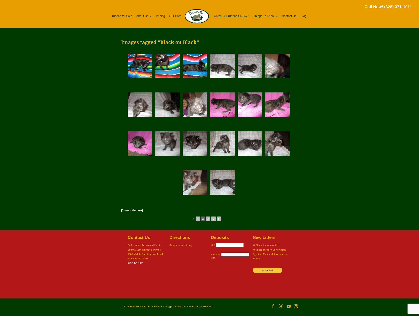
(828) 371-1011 (136, 262)
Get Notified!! (267, 270)
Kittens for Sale (122, 16)
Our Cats (175, 16)
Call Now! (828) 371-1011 (388, 6)
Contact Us (289, 16)
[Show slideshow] (132, 210)
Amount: (216, 254)
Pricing (160, 16)
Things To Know (263, 16)
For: (213, 244)
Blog (304, 16)
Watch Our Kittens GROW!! (231, 16)
